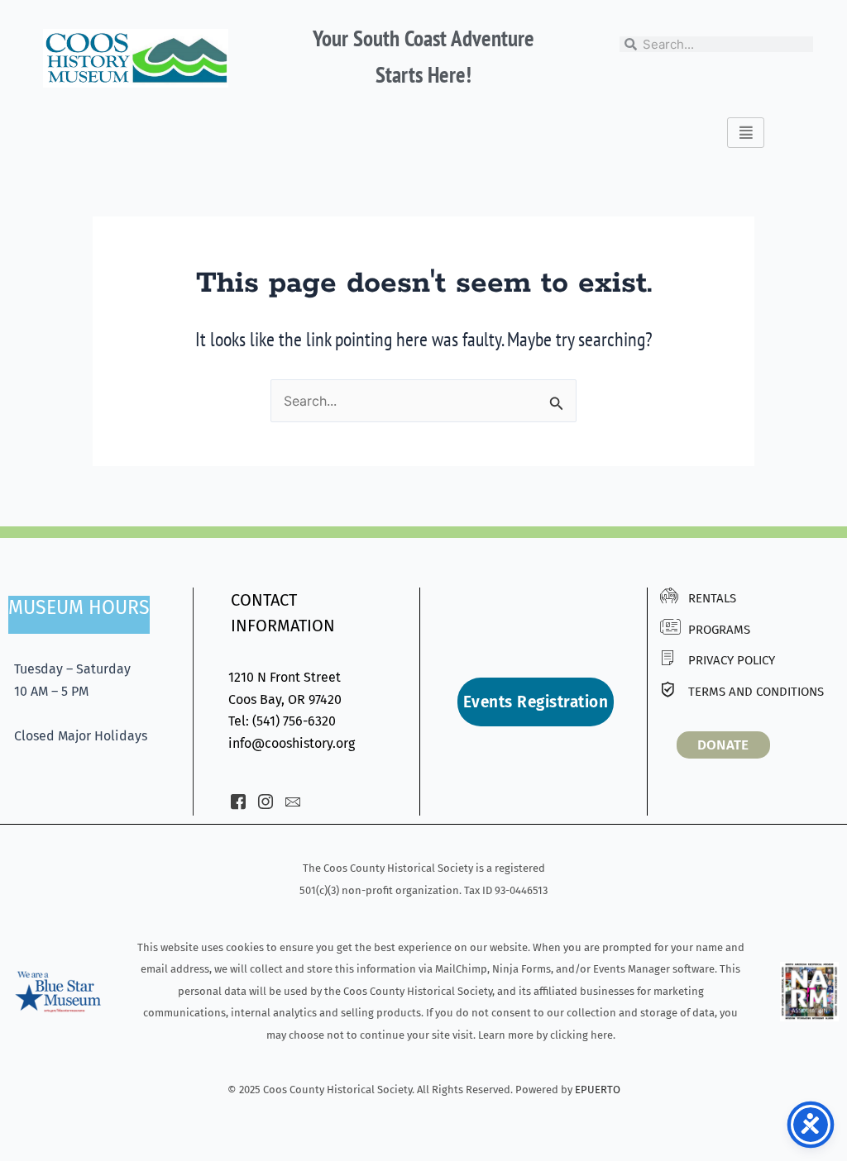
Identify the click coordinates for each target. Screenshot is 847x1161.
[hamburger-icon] (745, 132)
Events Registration (536, 701)
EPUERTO (597, 1089)
